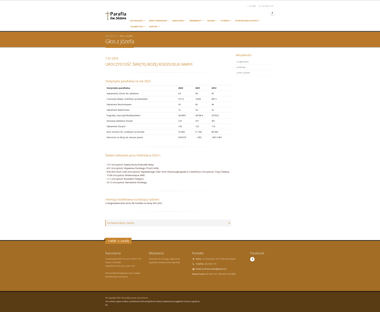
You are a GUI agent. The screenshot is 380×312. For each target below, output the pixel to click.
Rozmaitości (137, 26)
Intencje (242, 67)
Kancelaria (178, 20)
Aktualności (136, 20)
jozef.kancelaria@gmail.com (214, 269)
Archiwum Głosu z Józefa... (121, 223)
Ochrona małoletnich (246, 20)
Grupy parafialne (158, 20)
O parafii (224, 20)
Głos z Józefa (244, 72)
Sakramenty (195, 20)
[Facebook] (272, 13)
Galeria (211, 20)
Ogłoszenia (243, 61)
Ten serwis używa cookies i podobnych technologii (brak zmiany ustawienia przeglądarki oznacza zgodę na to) (152, 303)
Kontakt (252, 6)
